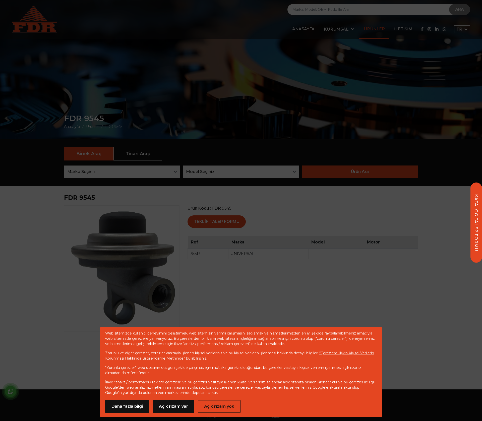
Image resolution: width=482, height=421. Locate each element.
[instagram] (429, 29)
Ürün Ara (360, 171)
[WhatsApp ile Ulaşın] (10, 392)
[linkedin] (437, 29)
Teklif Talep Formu (216, 221)
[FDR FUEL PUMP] (34, 19)
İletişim (403, 29)
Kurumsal (336, 29)
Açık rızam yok (219, 406)
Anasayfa (303, 29)
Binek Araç (88, 153)
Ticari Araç (138, 153)
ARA (459, 9)
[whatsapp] (444, 29)
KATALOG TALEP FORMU (476, 222)
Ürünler (374, 29)
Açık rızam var (173, 406)
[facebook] (422, 29)
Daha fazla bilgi (127, 406)
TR (459, 29)
